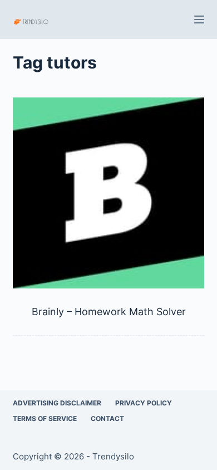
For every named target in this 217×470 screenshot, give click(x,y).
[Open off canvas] (199, 19)
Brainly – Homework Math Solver (109, 311)
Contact (107, 418)
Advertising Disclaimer (57, 403)
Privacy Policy (143, 403)
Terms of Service (45, 418)
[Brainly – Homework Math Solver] (108, 192)
